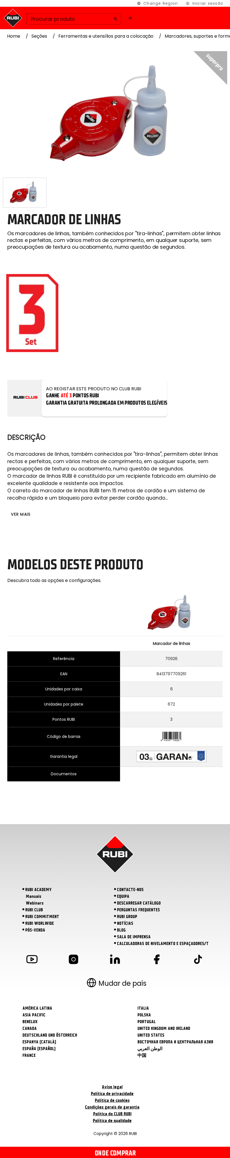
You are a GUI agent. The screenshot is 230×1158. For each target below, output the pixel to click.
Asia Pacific (33, 1015)
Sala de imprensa (134, 936)
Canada (29, 1028)
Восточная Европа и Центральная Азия (175, 1041)
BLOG (121, 930)
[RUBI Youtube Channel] (32, 960)
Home (13, 36)
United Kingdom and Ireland (163, 1028)
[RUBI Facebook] (156, 960)
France (29, 1055)
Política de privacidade (112, 1093)
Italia (143, 1008)
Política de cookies (112, 1100)
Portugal (146, 1021)
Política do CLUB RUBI (112, 1113)
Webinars (34, 903)
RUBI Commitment (42, 916)
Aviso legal (112, 1086)
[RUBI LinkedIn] (115, 960)
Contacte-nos (130, 889)
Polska (144, 1015)
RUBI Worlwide (39, 923)
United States (150, 1035)
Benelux (30, 1021)
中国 (141, 1055)
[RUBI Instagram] (73, 960)
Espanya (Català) (39, 1041)
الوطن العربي (149, 1048)
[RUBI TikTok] (198, 960)
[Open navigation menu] (130, 18)
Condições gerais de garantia (112, 1107)
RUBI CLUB (34, 909)
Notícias (125, 923)
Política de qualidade (112, 1120)
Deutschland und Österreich (49, 1035)
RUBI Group (127, 916)
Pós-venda (35, 930)
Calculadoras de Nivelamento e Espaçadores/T (163, 943)
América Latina (37, 1008)
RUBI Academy (38, 889)
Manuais (33, 896)
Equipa (123, 896)
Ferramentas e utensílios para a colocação (105, 36)
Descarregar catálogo (139, 903)
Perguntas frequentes (138, 909)
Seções (39, 36)
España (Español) (39, 1048)
